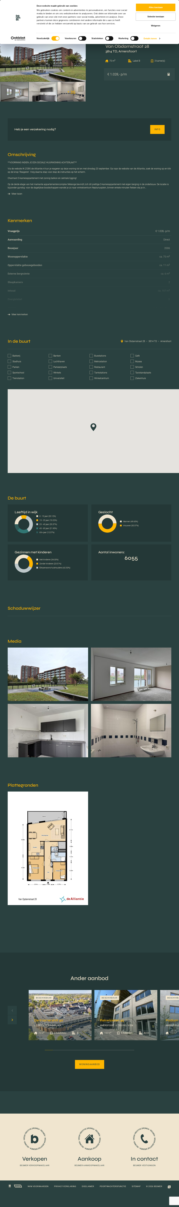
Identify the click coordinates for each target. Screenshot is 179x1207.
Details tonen (150, 38)
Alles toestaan (156, 7)
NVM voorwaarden (38, 1186)
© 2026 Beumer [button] (154, 1186)
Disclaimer (88, 1186)
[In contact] (144, 1147)
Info (157, 129)
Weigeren (155, 25)
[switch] (82, 38)
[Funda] (16, 1186)
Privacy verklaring (65, 1186)
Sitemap (136, 1186)
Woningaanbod (89, 1064)
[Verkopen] (35, 1147)
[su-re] (169, 1186)
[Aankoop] (89, 1147)
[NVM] (9, 1186)
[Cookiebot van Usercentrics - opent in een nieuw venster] (18, 38)
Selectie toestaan (155, 16)
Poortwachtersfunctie (113, 1186)
